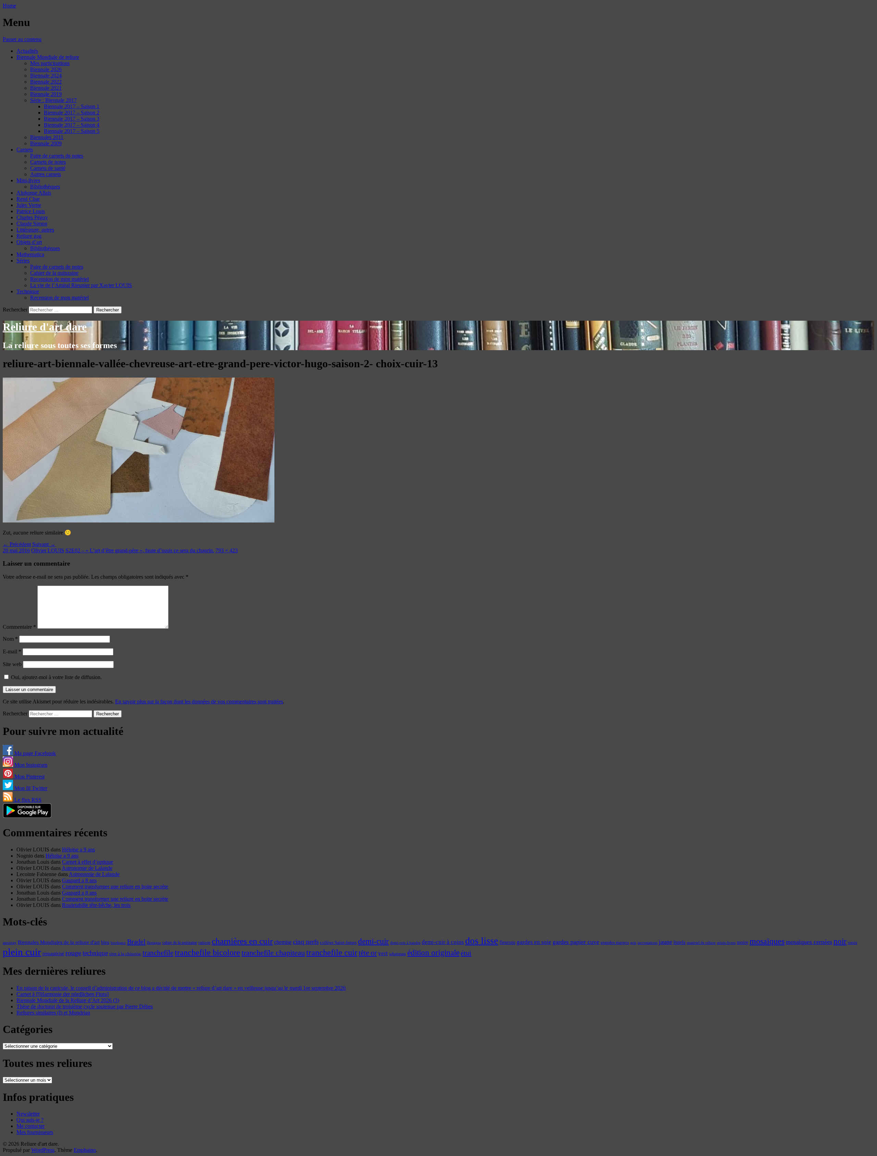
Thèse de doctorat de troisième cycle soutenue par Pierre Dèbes (84, 1006)
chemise (283, 942)
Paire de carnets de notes (56, 156)
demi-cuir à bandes (405, 942)
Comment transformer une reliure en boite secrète (115, 886)
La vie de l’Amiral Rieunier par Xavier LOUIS (81, 285)
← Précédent (17, 544)
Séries (22, 260)
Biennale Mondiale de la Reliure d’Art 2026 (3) (67, 1000)
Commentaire (19, 627)
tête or (368, 953)
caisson (204, 942)
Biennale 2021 (46, 88)
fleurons (507, 942)
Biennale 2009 (46, 143)
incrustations (647, 942)
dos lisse (481, 941)
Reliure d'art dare (45, 327)
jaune (665, 941)
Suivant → (43, 544)
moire (742, 942)
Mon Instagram (30, 765)
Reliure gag (28, 236)
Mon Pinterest (29, 776)
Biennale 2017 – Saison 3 (71, 119)
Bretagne (154, 942)
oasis (852, 942)
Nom (10, 639)
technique (95, 953)
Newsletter (28, 1114)
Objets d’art (29, 242)
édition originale (433, 952)
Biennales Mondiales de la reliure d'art (59, 942)
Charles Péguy (32, 217)
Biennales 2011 (46, 137)
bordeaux (118, 943)
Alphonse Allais (33, 193)
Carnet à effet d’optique (87, 862)
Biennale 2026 (46, 69)
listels (679, 942)
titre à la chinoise (125, 953)
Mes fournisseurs (34, 1132)
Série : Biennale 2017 (53, 100)
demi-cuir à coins (443, 941)
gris (633, 943)
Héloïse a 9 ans (78, 849)
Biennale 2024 (46, 75)
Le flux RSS (27, 800)
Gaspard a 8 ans (79, 880)
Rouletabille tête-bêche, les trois (96, 905)
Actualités (27, 51)
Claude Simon (31, 223)
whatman (397, 953)
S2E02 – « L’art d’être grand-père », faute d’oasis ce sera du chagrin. (139, 550)
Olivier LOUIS (47, 550)
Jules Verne (28, 205)
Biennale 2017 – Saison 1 (71, 106)
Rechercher (15, 309)
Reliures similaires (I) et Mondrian (53, 1013)
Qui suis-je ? (30, 1120)
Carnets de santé (47, 168)
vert (383, 953)
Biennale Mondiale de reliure (47, 57)
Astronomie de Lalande (87, 868)
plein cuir (22, 951)
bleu (105, 942)
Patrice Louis (30, 211)
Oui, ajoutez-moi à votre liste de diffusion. (56, 677)
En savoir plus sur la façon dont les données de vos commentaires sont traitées (199, 701)
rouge (73, 953)
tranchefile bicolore (207, 952)
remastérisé (53, 953)
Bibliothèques (45, 186)
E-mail (12, 651)
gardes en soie (534, 942)
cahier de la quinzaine (179, 942)
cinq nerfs (306, 941)
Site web (12, 664)
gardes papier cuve (576, 941)
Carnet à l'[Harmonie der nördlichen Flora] (62, 994)
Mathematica (30, 254)
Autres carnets (45, 174)
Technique (27, 291)
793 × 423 (226, 550)
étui (466, 953)
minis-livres (726, 943)
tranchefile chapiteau (273, 952)
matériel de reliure (701, 943)
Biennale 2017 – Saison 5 (71, 131)
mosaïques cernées (809, 941)
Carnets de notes (48, 162)
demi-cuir (373, 941)
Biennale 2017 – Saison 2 (71, 112)
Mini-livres (28, 180)
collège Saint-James (338, 942)
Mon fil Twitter (30, 788)
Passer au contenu (22, 39)
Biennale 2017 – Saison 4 (71, 125)
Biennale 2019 (46, 94)
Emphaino (85, 1150)
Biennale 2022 (46, 82)
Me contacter (30, 1126)
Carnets (24, 149)
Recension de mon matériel (59, 279)
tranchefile (158, 953)
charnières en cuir (242, 941)
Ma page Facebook (34, 753)
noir (840, 941)
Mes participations (50, 63)
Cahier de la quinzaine (54, 273)
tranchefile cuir (331, 952)
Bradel (136, 941)
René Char (28, 199)
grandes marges (615, 942)
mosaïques (767, 941)
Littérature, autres (35, 230)
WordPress (42, 1150)
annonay (9, 942)
